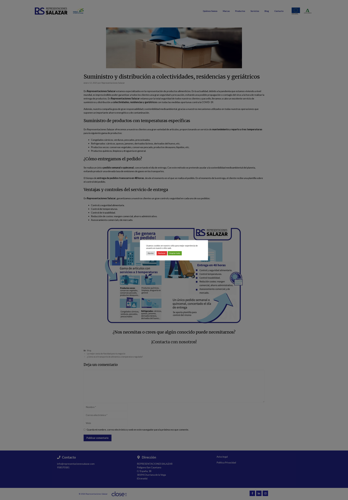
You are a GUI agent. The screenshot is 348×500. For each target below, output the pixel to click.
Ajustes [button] (151, 253)
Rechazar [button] (161, 253)
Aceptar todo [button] (174, 253)
